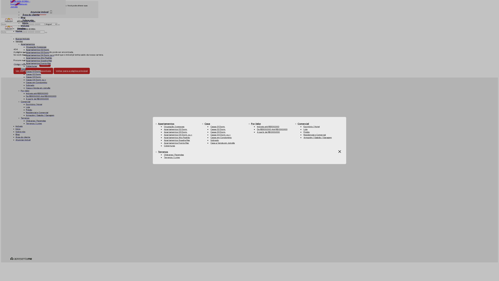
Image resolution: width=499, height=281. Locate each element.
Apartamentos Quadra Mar (177, 140)
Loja (305, 129)
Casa (207, 123)
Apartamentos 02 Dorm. (175, 129)
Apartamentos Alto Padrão (177, 137)
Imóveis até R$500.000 (268, 126)
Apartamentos (166, 123)
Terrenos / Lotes (172, 157)
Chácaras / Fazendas (174, 154)
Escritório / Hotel (312, 126)
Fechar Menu (339, 151)
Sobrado (215, 140)
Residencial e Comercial (315, 134)
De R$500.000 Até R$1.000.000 (272, 129)
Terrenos (163, 151)
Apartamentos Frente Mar (176, 143)
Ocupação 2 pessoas (174, 126)
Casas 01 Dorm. (218, 126)
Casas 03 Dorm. (218, 132)
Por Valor (256, 123)
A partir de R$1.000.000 (268, 132)
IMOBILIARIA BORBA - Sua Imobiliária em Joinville (20, 4)
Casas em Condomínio (221, 137)
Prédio (307, 132)
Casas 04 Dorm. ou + (221, 134)
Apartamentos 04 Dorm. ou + (178, 134)
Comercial (303, 123)
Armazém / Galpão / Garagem (318, 137)
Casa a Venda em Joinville (223, 143)
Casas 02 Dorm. (218, 129)
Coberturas (169, 145)
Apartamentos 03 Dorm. (175, 132)
